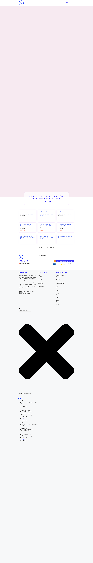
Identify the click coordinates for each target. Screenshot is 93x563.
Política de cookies (62, 267)
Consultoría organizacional (27, 411)
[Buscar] (19, 308)
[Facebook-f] (20, 261)
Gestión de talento (25, 410)
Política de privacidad (55, 267)
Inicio (23, 400)
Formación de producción (29, 402)
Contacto (24, 420)
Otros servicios (26, 413)
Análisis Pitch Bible (25, 409)
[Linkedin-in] (27, 261)
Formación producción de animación (46, 259)
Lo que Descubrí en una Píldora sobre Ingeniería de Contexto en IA (26, 225)
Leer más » (22, 230)
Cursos (22, 403)
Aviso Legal (50, 267)
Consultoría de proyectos (27, 407)
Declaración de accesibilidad (69, 267)
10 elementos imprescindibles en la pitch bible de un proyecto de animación (65, 225)
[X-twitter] (22, 261)
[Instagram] (24, 261)
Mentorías (23, 404)
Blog (22, 418)
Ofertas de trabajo (27, 415)
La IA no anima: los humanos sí (24, 293)
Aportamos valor (42, 256)
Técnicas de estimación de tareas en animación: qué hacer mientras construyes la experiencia (46, 213)
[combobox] (25, 310)
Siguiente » (52, 247)
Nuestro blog (41, 258)
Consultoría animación (43, 261)
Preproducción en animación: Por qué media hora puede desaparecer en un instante (27, 213)
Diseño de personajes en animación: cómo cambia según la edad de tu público (64, 213)
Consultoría (24, 406)
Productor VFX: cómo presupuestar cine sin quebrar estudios (46, 237)
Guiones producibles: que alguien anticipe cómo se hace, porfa (27, 237)
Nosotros (24, 416)
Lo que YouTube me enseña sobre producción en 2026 (45, 225)
